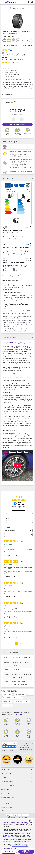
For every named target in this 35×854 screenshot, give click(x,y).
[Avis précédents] (13, 643)
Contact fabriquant (10, 653)
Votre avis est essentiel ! (6, 807)
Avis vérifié (9, 544)
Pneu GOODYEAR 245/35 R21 (22, 701)
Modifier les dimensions (8, 36)
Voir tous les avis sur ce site (18, 510)
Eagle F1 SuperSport (7, 714)
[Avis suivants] (23, 643)
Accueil (3, 712)
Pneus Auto (9, 712)
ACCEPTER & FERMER (26, 851)
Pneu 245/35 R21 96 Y (20, 694)
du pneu (10, 337)
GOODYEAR (26, 712)
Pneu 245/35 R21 (7, 694)
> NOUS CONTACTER (6, 803)
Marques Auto (18, 712)
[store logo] (10, 2)
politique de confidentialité (20, 846)
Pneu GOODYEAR (7, 701)
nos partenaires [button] (9, 837)
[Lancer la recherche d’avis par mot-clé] (31, 535)
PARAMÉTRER (8, 851)
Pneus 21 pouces (7, 705)
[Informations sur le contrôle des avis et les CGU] (28, 507)
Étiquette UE (8, 178)
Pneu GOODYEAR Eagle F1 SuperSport (12, 698)
